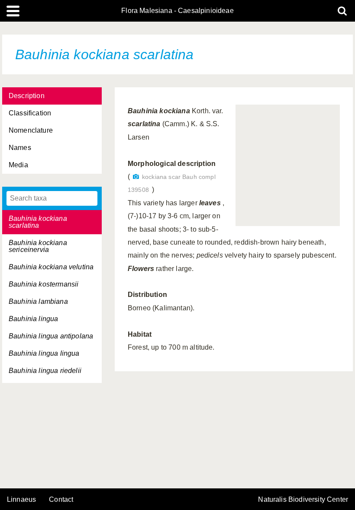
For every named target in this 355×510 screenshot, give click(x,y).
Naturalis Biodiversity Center (303, 499)
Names (20, 147)
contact (61, 499)
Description (27, 95)
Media (18, 165)
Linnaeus (21, 499)
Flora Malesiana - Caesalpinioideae (177, 10)
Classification (30, 113)
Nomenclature (31, 130)
